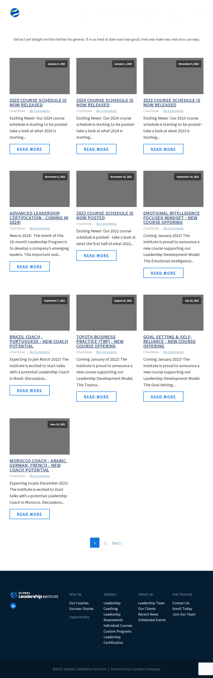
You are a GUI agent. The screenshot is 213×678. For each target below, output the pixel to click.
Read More (29, 148)
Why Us (83, 14)
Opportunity (132, 11)
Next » (117, 542)
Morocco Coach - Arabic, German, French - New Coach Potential (38, 465)
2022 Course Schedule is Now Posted (105, 215)
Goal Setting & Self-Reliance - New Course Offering (169, 341)
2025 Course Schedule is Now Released (38, 102)
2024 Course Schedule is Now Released (105, 102)
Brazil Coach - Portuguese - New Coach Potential (39, 341)
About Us (153, 14)
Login (198, 11)
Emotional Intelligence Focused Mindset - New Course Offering (171, 217)
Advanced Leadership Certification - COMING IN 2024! (39, 217)
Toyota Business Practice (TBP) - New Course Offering (100, 341)
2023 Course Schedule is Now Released (172, 102)
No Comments (40, 111)
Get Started (175, 14)
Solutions (105, 11)
